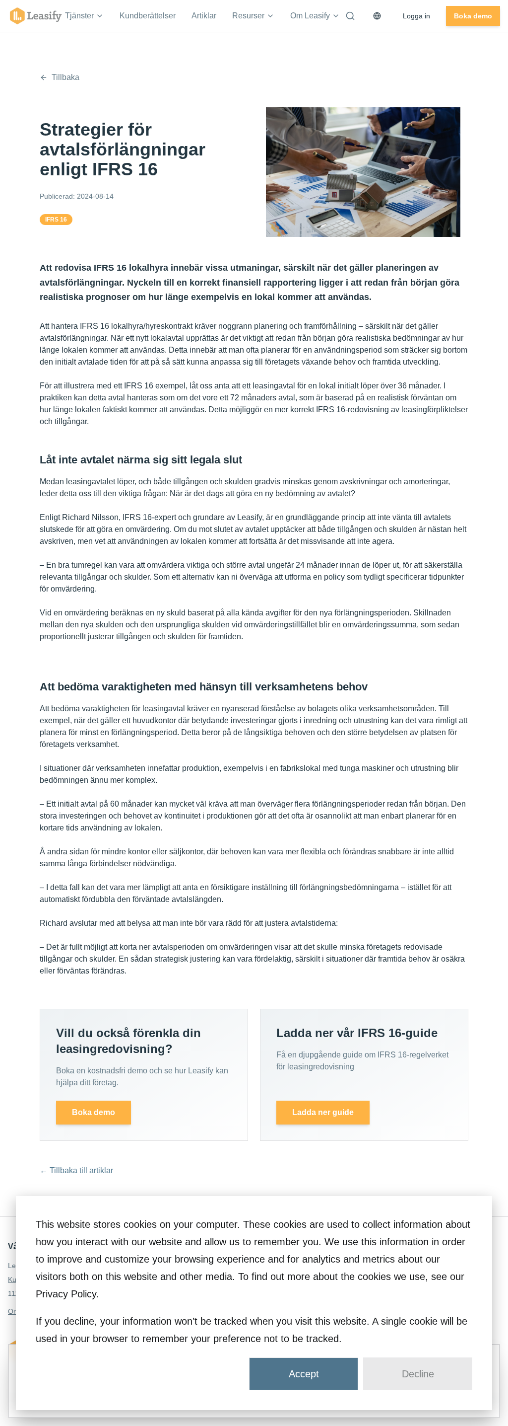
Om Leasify (310, 15)
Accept (304, 1373)
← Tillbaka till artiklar (76, 1170)
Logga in (416, 16)
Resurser (248, 15)
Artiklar (203, 15)
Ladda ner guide (323, 1112)
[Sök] (350, 16)
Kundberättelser (148, 15)
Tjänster (79, 15)
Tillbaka (65, 77)
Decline (418, 1373)
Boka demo (473, 16)
